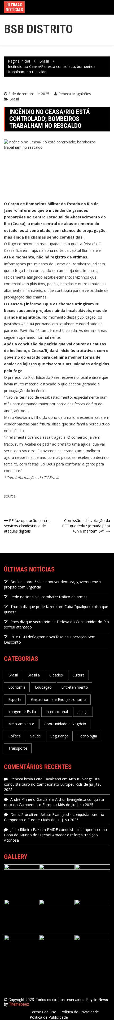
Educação (43, 687)
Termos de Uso (43, 1011)
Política (14, 735)
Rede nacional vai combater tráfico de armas (48, 596)
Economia (16, 687)
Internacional (57, 711)
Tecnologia (87, 735)
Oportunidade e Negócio (65, 723)
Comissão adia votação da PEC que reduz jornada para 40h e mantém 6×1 (86, 526)
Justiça (83, 711)
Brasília (33, 675)
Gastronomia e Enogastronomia (58, 699)
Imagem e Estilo (22, 711)
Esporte (14, 699)
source (10, 496)
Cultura (78, 675)
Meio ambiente (21, 723)
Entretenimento (74, 687)
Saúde (35, 735)
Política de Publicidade (49, 1017)
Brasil (14, 99)
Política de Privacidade (79, 1011)
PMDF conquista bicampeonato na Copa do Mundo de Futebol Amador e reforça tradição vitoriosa (55, 835)
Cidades (56, 675)
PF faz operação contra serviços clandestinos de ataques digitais (27, 526)
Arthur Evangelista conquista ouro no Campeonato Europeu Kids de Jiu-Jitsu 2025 (53, 784)
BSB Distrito (38, 29)
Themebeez (19, 1004)
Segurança (59, 735)
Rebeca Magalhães (74, 93)
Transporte (17, 748)
